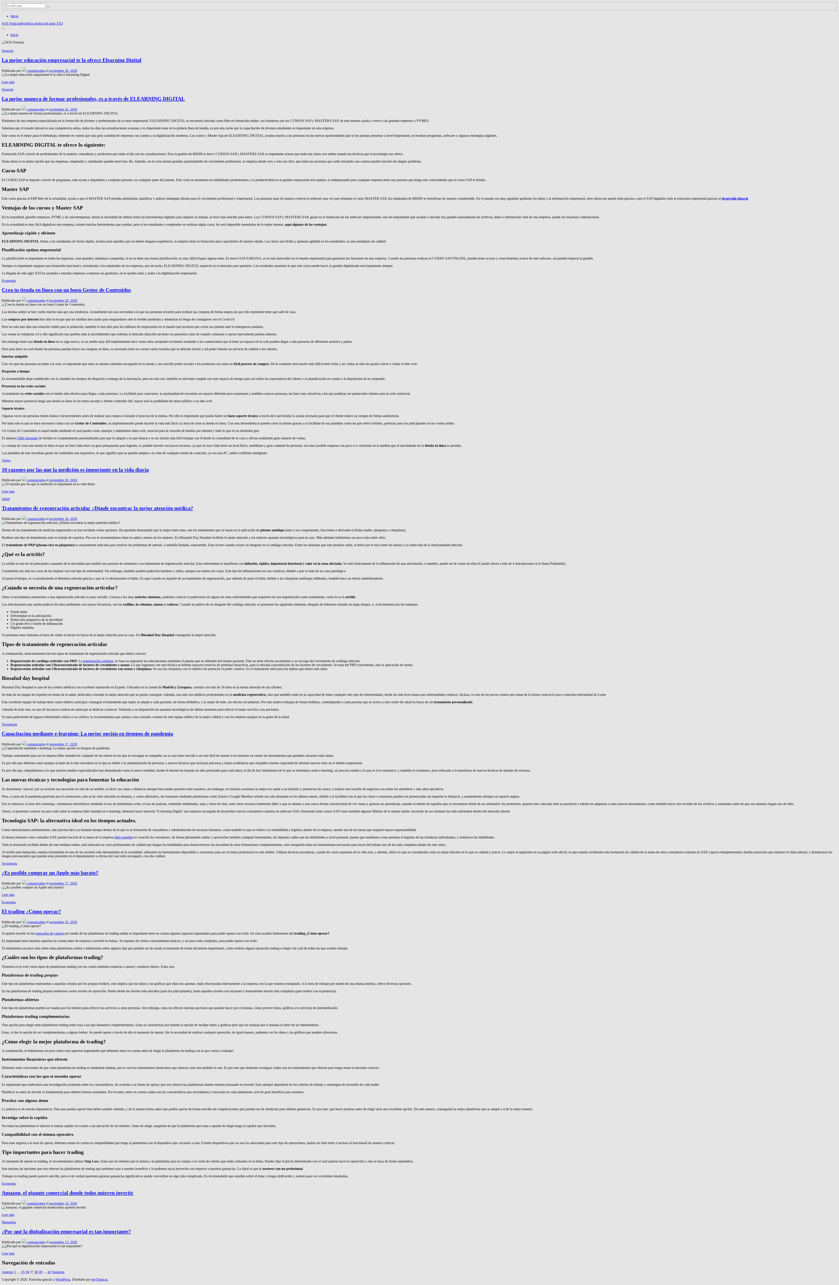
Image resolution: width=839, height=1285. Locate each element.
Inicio (14, 16)
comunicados (35, 71)
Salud (6, 499)
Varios (6, 460)
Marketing (9, 1222)
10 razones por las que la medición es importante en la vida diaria (75, 470)
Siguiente (58, 1272)
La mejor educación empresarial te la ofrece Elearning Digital (71, 60)
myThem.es (100, 1279)
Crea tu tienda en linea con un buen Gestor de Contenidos (66, 290)
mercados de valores (50, 933)
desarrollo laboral (735, 198)
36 (27, 1272)
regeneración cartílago (98, 661)
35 (23, 1272)
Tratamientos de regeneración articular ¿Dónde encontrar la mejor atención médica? (97, 508)
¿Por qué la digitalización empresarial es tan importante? (66, 1231)
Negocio (8, 51)
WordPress (62, 1279)
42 (49, 1272)
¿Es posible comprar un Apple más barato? (50, 873)
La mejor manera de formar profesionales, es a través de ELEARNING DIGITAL (93, 99)
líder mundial (124, 837)
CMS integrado (27, 438)
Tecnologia (9, 724)
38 (36, 1272)
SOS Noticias (11, 23)
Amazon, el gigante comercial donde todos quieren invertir (67, 1193)
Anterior (7, 1272)
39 (40, 1272)
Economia (9, 280)
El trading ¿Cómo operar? (31, 911)
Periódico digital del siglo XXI (42, 23)
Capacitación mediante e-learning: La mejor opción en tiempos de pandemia (87, 733)
